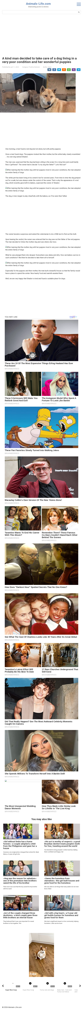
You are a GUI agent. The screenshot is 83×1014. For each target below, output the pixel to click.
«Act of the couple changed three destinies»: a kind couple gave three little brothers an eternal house (20, 915)
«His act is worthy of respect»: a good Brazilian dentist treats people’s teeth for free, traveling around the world (62, 843)
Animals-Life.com (38, 3)
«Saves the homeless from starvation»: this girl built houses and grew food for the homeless (61, 880)
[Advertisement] (41, 35)
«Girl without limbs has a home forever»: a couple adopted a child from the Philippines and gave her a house (20, 845)
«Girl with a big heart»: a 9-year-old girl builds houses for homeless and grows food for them (61, 915)
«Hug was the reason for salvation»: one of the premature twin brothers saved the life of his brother (20, 880)
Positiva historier (34, 67)
